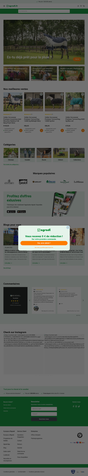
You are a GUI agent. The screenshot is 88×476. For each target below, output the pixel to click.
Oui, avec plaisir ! (44, 243)
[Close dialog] (68, 227)
